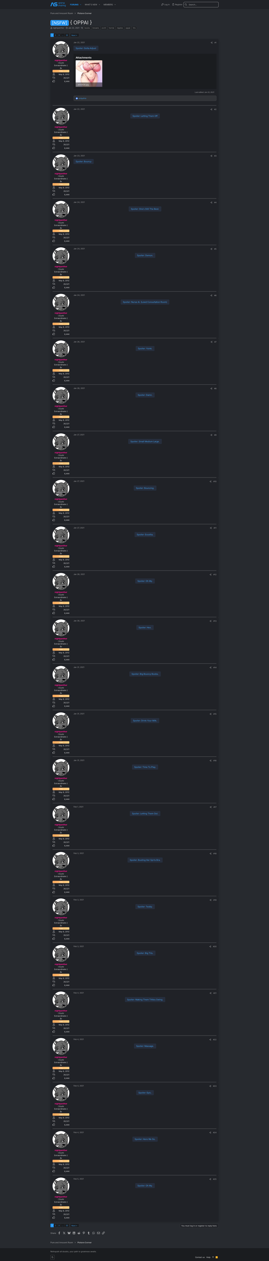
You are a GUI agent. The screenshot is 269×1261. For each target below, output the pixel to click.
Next (73, 35)
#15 (214, 714)
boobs (87, 28)
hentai (111, 28)
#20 (214, 946)
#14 (214, 667)
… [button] (62, 35)
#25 (214, 1179)
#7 (215, 342)
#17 (215, 807)
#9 (215, 435)
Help (208, 1257)
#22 (214, 1039)
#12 (214, 574)
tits (134, 28)
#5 (215, 249)
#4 (215, 202)
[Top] (213, 1257)
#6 (215, 295)
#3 (215, 156)
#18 (214, 853)
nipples (120, 28)
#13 (214, 621)
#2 (215, 109)
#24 (214, 1132)
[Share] (212, 42)
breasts (95, 28)
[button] (81, 4)
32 (67, 35)
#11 (215, 528)
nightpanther (58, 28)
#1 (215, 42)
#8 (215, 388)
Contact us (200, 1257)
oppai (128, 28)
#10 (214, 481)
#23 (214, 1086)
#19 (214, 900)
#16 (214, 760)
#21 (214, 993)
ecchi (104, 28)
